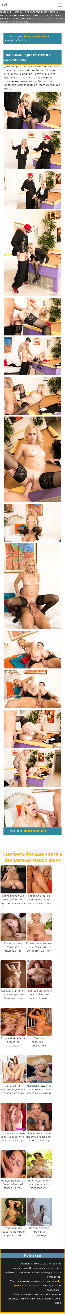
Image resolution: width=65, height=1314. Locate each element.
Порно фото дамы (35, 37)
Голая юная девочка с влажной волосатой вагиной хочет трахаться (39, 949)
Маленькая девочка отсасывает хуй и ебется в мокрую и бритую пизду (39, 1091)
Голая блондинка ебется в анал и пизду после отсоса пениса (39, 901)
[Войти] (15, 5)
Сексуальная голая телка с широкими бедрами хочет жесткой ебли (13, 996)
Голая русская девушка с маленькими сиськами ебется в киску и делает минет (13, 952)
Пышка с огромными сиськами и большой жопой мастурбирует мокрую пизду (39, 1047)
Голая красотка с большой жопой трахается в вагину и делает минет (13, 901)
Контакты (32, 1255)
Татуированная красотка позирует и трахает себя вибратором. (13, 1233)
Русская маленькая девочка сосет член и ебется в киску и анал (13, 1138)
